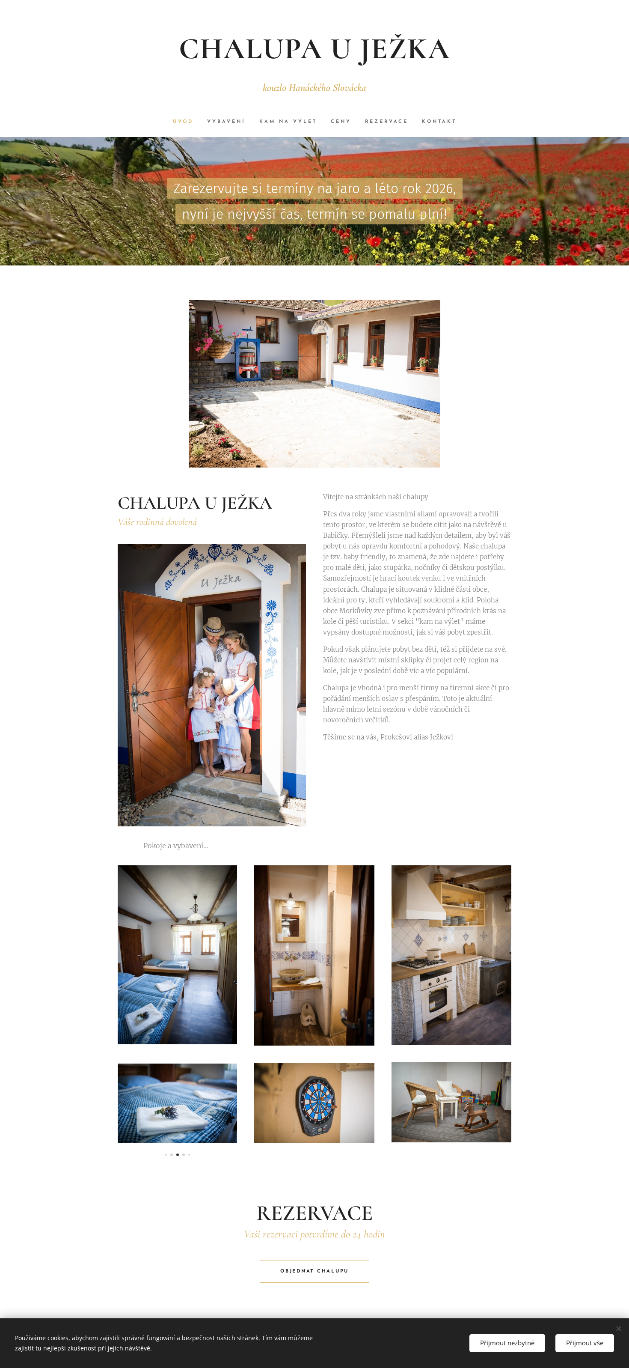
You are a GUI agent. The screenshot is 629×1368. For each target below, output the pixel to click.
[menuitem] (186, 122)
